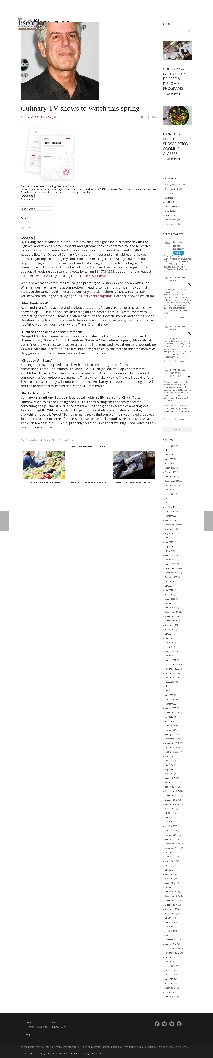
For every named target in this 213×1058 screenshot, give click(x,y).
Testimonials (170, 224)
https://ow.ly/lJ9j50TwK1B (175, 411)
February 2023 (171, 559)
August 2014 (170, 913)
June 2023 (169, 542)
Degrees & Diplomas (36, 1026)
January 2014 (170, 944)
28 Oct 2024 (175, 283)
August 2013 (170, 966)
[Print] (142, 117)
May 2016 (169, 821)
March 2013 (170, 988)
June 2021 (169, 638)
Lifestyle (168, 211)
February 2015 (171, 887)
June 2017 (169, 765)
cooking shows (51, 440)
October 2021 (171, 620)
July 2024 (168, 498)
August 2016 (170, 808)
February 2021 (171, 655)
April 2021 (169, 647)
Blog (55, 21)
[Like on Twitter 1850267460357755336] (175, 361)
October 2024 (171, 485)
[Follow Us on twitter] (171, 1023)
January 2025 (170, 476)
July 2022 (168, 585)
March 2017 (170, 778)
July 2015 (168, 865)
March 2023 (170, 555)
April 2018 (169, 721)
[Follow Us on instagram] (164, 1023)
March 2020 (170, 699)
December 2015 (172, 843)
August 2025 (170, 446)
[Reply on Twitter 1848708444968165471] (165, 419)
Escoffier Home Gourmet (178, 279)
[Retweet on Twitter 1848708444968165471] (170, 419)
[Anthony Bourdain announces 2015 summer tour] (89, 465)
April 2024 (169, 507)
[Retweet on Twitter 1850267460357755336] (170, 361)
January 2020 (170, 708)
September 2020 (172, 677)
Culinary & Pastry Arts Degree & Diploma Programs (174, 78)
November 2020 (172, 669)
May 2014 (169, 926)
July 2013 (168, 970)
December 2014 (172, 896)
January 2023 (170, 564)
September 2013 (172, 961)
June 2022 (169, 590)
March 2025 (170, 467)
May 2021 (169, 642)
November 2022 (172, 572)
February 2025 (171, 472)
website (42, 276)
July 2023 (168, 537)
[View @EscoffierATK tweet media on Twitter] (188, 411)
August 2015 (170, 861)
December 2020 (172, 664)
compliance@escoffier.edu (90, 276)
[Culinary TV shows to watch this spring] (89, 61)
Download (27, 195)
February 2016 (171, 835)
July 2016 (168, 813)
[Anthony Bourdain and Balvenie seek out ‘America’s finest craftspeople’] (134, 465)
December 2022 (172, 568)
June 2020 (169, 690)
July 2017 (168, 760)
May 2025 (169, 459)
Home (29, 1022)
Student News (171, 219)
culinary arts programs (95, 296)
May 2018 (169, 717)
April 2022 (169, 594)
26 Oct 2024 (175, 332)
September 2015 (172, 856)
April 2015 (169, 878)
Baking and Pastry (172, 184)
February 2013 (171, 992)
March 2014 (170, 935)
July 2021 (168, 634)
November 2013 (172, 953)
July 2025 (168, 450)
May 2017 (169, 769)
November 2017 (172, 743)
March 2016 (170, 830)
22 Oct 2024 (175, 376)
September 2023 (172, 529)
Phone (25, 228)
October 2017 (171, 747)
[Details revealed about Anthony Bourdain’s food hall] (44, 465)
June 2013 (169, 974)
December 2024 (172, 481)
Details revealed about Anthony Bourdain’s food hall (45, 482)
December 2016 (172, 791)
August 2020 (170, 682)
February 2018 (171, 730)
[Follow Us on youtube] (179, 1023)
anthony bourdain (34, 440)
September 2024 (172, 489)
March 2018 (170, 725)
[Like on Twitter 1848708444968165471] (175, 419)
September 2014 (172, 909)
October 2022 (171, 577)
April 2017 (169, 773)
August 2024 (170, 494)
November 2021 (172, 616)
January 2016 (170, 839)
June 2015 (169, 870)
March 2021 (170, 651)
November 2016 (172, 795)
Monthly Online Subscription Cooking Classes (176, 143)
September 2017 (172, 752)
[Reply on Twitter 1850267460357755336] (165, 361)
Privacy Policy (59, 1026)
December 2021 (172, 612)
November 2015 (172, 848)
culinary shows (66, 440)
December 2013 (172, 948)
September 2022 (172, 581)
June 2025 (169, 454)
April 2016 (169, 826)
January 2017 (170, 787)
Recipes (168, 215)
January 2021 (170, 660)
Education (169, 197)
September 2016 (172, 804)
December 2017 (172, 738)
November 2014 (172, 900)
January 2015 (170, 891)
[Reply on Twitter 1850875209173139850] (165, 318)
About (66, 21)
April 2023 (169, 551)
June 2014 (169, 922)
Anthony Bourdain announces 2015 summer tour (90, 482)
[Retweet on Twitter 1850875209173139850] (170, 318)
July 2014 (168, 918)
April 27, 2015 (35, 117)
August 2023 (170, 533)
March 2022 (170, 599)
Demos (168, 193)
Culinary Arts (170, 189)
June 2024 (169, 502)
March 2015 (170, 883)
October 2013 (171, 957)
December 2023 (172, 524)
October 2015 (171, 852)
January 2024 (170, 520)
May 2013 (169, 979)
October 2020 (171, 673)
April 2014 (169, 931)
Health (167, 202)
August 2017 (170, 756)
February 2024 (171, 516)
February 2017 (171, 782)
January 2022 (170, 607)
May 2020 (169, 695)
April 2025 (169, 463)
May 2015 (169, 874)
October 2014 (171, 904)
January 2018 (170, 734)
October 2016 (171, 800)
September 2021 (172, 625)
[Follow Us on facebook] (157, 1023)
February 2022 (171, 603)
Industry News (52, 117)
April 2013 (169, 983)
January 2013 (170, 996)
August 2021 (170, 629)
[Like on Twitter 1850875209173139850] (175, 318)
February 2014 (171, 939)
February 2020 (171, 703)
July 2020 (168, 686)
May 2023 (169, 546)
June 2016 (169, 817)
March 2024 (170, 511)
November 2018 (172, 712)
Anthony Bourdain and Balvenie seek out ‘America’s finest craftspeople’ (135, 482)
